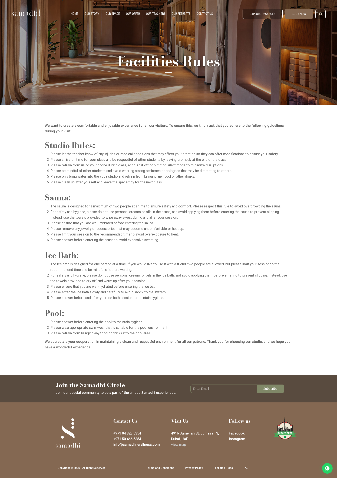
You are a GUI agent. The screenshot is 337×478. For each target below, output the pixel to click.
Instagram (237, 439)
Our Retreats (181, 13)
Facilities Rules (223, 468)
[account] (320, 14)
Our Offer (133, 13)
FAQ (246, 468)
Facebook (237, 433)
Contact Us (205, 13)
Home (74, 13)
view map (178, 444)
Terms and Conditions (160, 468)
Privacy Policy (194, 468)
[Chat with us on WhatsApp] (327, 468)
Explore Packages (262, 14)
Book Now (299, 14)
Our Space (112, 13)
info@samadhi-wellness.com (136, 444)
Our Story (92, 13)
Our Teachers (156, 13)
